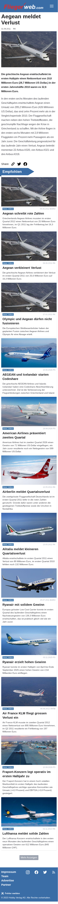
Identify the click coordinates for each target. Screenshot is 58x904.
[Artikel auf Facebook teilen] (25, 164)
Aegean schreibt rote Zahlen (16, 179)
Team (4, 876)
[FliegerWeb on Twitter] (45, 878)
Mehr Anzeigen (29, 857)
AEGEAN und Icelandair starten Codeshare (25, 340)
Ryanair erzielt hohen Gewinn (17, 627)
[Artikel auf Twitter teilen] (19, 164)
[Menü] (51, 6)
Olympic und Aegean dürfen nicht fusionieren (25, 284)
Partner (6, 884)
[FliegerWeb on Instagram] (27, 878)
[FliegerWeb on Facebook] (36, 878)
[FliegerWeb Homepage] (23, 6)
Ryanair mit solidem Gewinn (16, 570)
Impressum (8, 871)
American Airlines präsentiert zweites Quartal (25, 398)
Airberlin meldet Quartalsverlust (18, 457)
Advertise (7, 880)
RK (14, 29)
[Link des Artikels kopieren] (13, 164)
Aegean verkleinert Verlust (15, 233)
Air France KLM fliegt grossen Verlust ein (23, 678)
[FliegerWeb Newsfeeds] (53, 872)
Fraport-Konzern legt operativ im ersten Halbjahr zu (27, 739)
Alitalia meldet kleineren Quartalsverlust (23, 514)
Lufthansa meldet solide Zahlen (18, 799)
